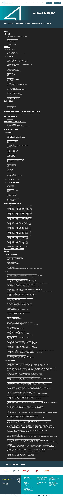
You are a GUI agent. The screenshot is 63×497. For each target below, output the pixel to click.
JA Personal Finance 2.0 (11, 174)
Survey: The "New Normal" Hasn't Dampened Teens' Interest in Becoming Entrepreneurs (23, 399)
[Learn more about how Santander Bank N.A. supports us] (6, 471)
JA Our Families (10, 169)
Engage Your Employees (11, 106)
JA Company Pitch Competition (13, 70)
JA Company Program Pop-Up (12, 146)
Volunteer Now (10, 119)
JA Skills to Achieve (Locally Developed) (14, 175)
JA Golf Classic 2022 (10, 76)
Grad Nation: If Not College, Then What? (14, 299)
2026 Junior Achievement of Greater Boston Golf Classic (17, 61)
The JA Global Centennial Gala (12, 95)
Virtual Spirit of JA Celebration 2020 (13, 97)
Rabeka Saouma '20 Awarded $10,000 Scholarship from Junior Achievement (21, 357)
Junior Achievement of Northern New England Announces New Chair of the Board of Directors (24, 456)
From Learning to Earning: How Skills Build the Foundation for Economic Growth (22, 274)
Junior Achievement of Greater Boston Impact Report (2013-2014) (19, 215)
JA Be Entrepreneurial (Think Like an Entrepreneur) (16, 138)
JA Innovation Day (10, 78)
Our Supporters (10, 107)
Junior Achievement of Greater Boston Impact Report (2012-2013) (19, 217)
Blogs (7, 271)
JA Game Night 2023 (11, 74)
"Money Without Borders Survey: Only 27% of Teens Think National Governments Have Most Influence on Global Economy (30, 378)
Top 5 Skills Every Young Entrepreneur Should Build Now (17, 293)
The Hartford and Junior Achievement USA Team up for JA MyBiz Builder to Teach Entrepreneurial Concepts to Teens (29, 384)
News (43, 2)
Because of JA (9, 314)
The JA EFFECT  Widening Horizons (13, 339)
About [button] (25, 482)
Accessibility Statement (11, 41)
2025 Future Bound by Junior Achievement (15, 290)
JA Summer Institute (11, 85)
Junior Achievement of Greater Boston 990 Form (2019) (17, 239)
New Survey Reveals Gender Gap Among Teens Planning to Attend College (21, 437)
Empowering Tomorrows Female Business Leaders (16, 323)
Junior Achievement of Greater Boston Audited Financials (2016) (19, 232)
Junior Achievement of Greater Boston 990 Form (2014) (17, 246)
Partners (8, 101)
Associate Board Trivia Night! (12, 65)
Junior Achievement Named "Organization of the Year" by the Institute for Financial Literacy (24, 398)
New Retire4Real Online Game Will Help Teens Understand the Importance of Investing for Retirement (26, 389)
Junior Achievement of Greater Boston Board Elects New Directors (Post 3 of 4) (22, 343)
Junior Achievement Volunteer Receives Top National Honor (18, 363)
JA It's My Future (10, 161)
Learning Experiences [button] (42, 482)
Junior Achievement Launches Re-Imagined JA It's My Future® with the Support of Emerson (24, 374)
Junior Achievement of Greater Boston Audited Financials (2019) (19, 228)
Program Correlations (12, 179)
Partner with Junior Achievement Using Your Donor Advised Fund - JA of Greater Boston (23, 113)
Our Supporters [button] (52, 479)
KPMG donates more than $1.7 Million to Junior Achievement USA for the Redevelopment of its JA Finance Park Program (29, 425)
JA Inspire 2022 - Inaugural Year (13, 79)
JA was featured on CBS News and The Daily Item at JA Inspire (18, 312)
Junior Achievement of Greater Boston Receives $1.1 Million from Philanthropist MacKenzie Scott (25, 406)
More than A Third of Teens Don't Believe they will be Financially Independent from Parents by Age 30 (26, 380)
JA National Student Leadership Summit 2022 (15, 353)
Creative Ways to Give (11, 104)
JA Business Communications (12, 140)
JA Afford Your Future (11, 200)
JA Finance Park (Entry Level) (12, 150)
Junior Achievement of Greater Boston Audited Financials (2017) (19, 231)
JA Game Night (10, 73)
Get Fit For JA (9, 66)
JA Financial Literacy (10, 155)
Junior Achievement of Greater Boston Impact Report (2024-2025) (19, 205)
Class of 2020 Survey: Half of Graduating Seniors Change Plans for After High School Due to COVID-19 (25, 365)
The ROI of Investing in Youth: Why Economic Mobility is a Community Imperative (22, 280)
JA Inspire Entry (10, 157)
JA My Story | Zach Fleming (12, 336)
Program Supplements (12, 182)
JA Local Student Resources (12, 44)
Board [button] (25, 485)
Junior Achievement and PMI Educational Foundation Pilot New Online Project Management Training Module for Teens (29, 368)
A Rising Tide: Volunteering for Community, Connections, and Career (19, 64)
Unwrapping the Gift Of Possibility (13, 317)
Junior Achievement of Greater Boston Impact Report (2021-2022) (19, 209)
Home (23, 2)
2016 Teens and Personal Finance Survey (14, 257)
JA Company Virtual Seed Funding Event (14, 125)
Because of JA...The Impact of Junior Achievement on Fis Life (18, 304)
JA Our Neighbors (10, 185)
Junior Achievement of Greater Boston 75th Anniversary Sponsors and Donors (21, 281)
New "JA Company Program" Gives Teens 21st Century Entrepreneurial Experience (22, 435)
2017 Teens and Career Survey (12, 259)
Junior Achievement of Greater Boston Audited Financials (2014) (19, 234)
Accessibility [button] (21, 494)
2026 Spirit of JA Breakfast (12, 52)
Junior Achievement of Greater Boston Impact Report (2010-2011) (19, 219)
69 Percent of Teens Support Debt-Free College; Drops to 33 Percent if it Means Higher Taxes (24, 373)
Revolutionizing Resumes (11, 327)
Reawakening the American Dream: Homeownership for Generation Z (20, 298)
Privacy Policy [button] (15, 494)
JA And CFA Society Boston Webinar (13, 68)
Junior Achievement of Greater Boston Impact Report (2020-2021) (19, 210)
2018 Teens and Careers (11, 262)
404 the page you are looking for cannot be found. (27, 24)
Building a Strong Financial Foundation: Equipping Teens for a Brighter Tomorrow (22, 294)
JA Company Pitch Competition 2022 (14, 71)
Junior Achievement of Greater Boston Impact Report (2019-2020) (19, 212)
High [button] (37, 485)
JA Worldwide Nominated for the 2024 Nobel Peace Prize (18, 309)
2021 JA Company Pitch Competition (14, 59)
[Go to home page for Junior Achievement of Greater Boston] (7, 2)
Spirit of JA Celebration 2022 (12, 92)
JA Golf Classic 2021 (10, 75)
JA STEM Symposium (11, 83)
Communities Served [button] (28, 487)
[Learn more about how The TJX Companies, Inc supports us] (36, 471)
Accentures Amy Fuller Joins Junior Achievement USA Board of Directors (20, 416)
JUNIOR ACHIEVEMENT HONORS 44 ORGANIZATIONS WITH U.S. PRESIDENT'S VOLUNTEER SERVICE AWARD (27, 396)
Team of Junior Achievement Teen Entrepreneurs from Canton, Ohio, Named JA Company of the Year (26, 417)
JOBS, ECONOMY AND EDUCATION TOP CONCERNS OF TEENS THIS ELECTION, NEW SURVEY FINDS (26, 451)
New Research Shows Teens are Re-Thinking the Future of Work (19, 333)
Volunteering (10, 116)
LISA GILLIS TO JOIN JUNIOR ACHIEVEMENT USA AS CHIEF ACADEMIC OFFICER (22, 453)
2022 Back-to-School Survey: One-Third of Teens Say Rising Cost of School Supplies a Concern (24, 352)
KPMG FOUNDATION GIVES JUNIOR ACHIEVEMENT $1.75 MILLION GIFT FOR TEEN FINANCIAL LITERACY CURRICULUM (29, 445)
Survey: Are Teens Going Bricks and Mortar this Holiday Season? (18, 431)
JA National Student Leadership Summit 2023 (15, 332)
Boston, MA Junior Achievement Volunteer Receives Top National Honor (20, 455)
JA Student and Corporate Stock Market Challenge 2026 (17, 84)
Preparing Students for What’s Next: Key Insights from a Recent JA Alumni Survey (22, 277)
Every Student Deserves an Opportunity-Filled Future (17, 36)
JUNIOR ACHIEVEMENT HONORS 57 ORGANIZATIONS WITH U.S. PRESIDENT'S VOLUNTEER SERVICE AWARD (27, 430)
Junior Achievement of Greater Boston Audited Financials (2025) (19, 223)
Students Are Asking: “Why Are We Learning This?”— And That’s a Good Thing (21, 284)
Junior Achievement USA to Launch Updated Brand (16, 394)
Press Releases (10, 360)
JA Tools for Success (10, 186)
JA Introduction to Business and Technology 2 (15, 160)
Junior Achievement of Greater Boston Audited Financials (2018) (19, 229)
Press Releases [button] (27, 489)
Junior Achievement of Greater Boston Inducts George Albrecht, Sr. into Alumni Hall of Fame (24, 289)
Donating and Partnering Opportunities (22, 111)
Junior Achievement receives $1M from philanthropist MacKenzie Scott (20, 351)
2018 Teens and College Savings (13, 263)
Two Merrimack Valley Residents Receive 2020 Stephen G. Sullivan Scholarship (21, 458)
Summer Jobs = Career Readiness (13, 300)
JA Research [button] (26, 488)
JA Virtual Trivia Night (11, 90)
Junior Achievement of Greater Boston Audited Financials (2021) (19, 227)
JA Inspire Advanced (11, 156)
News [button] (25, 491)
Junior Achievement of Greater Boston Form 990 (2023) (17, 222)
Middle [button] (38, 484)
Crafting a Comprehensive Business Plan (14, 318)
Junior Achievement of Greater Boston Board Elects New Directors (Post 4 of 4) (22, 342)
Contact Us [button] (5, 483)
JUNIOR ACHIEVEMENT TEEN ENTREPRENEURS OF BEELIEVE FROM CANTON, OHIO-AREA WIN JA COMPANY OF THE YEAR (30, 427)
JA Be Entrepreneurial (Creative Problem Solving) (16, 136)
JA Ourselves (9, 173)
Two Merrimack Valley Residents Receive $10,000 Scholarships (18, 356)
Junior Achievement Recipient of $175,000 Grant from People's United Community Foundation (24, 432)
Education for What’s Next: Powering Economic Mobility (17, 279)
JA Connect (9, 191)
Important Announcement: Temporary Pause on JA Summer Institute (20, 305)
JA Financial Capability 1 (11, 152)
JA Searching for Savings (11, 195)
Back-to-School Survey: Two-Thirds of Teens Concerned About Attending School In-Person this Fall (25, 383)
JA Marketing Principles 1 (11, 164)
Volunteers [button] (26, 477)
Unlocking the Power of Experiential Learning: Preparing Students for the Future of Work (23, 286)
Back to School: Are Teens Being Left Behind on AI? (16, 285)
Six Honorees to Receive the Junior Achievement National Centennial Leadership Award (23, 421)
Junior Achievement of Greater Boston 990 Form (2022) (17, 236)
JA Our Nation (9, 170)
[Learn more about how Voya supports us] (46, 471)
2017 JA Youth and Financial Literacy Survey (15, 258)
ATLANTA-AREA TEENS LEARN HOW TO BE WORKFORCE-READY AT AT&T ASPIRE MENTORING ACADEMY (27, 393)
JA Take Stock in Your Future (12, 176)
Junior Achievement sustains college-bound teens (16, 355)
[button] (39, 495)
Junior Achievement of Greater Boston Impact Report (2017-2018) (19, 214)
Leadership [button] (26, 483)
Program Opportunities (15, 122)
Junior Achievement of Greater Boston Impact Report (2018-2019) (19, 213)
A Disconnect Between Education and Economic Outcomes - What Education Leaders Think (24, 268)
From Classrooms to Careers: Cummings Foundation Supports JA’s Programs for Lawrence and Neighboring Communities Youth (31, 291)
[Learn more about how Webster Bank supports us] (56, 471)
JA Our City (9, 166)
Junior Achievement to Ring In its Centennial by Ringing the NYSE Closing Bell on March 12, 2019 (25, 375)
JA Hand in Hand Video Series (12, 190)
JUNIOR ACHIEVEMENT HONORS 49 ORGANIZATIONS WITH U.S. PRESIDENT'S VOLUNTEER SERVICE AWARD (27, 387)
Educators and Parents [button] (42, 477)
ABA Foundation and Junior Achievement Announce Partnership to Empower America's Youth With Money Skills (28, 369)
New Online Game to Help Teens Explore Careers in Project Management (21, 392)
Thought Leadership (11, 254)
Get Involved (57, 2)
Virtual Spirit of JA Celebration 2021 (13, 98)
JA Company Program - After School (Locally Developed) (17, 145)
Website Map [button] (26, 494)
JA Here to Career (10, 189)
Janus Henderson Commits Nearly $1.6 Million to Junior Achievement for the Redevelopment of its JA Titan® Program (29, 420)
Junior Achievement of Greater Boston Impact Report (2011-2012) (19, 218)
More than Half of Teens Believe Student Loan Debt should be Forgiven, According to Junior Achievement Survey (28, 422)
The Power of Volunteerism (12, 315)
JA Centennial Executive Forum (13, 69)
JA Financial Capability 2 (11, 154)
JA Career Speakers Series (12, 141)
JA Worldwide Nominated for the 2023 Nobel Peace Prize (17, 337)
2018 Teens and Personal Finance (13, 264)
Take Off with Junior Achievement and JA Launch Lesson (17, 320)
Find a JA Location (52, 485)
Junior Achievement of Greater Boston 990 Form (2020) (17, 238)
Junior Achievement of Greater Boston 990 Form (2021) (17, 237)
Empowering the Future (11, 329)
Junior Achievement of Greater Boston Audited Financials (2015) (19, 233)
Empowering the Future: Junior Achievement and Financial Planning (20, 322)
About (27, 2)
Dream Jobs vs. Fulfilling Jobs (12, 310)
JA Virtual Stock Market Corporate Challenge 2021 (16, 89)
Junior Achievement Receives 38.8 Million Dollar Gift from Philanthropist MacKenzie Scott (23, 377)
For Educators (11, 129)
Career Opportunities (14, 249)
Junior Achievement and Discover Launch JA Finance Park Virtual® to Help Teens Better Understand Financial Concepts (29, 382)
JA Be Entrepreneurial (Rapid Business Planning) (16, 137)
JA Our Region (9, 171)
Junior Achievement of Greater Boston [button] (53, 484)
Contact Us (9, 42)
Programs (33, 2)
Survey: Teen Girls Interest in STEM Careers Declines (16, 418)
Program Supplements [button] (41, 478)
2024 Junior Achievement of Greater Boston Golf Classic (17, 60)
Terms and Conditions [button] (9, 494)
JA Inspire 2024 (10, 80)
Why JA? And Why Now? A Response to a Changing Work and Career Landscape (22, 347)
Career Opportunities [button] (28, 490)
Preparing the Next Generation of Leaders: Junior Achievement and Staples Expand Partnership (25, 275)
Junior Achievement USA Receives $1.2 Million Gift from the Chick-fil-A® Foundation (22, 415)
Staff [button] (25, 484)
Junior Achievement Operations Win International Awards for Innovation (20, 379)
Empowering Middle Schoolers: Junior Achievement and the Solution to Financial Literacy (23, 324)
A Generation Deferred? (11, 308)
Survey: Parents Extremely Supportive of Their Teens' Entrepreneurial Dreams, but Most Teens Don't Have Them (28, 434)
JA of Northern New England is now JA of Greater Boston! (17, 348)
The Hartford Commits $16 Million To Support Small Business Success (20, 397)
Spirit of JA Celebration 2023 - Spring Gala (14, 93)
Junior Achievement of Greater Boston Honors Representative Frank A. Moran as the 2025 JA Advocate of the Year (28, 364)
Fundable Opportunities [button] (54, 478)
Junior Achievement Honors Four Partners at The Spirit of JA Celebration (20, 454)
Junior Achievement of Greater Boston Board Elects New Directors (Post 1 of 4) (21, 346)
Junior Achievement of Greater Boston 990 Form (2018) (17, 241)
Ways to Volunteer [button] (28, 478)
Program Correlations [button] (41, 479)
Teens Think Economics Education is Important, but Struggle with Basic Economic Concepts (24, 408)
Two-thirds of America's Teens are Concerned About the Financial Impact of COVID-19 (23, 391)
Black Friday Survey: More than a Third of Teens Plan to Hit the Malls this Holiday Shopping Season (25, 407)
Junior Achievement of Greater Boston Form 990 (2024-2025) (18, 220)
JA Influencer (9, 196)
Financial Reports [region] (52, 480)
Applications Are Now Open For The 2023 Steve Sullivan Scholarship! (19, 334)
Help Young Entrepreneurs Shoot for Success (15, 313)
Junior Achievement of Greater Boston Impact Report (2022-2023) (19, 208)
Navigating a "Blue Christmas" (12, 319)
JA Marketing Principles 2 (11, 165)
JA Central (9, 37)
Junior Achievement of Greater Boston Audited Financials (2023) (19, 224)
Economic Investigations (11, 199)
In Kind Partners (10, 103)
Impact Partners (10, 108)
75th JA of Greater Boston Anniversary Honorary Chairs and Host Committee (21, 295)
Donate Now (49, 2)
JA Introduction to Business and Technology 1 (15, 159)
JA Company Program (11, 143)
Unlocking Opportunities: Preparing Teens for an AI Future (18, 301)
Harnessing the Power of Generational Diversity (15, 328)
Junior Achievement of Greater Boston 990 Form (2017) (17, 242)
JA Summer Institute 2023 (12, 88)
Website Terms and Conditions (12, 39)
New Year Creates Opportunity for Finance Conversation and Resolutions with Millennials (23, 439)
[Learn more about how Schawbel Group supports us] (16, 471)
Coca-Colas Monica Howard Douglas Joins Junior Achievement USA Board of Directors (23, 423)
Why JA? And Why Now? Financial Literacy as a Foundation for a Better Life (21, 341)
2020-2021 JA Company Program (13, 124)
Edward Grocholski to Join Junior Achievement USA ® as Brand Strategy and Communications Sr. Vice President (28, 440)
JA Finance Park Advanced (12, 151)
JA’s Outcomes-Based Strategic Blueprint (14, 276)
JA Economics (9, 147)
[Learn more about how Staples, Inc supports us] (26, 471)
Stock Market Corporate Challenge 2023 (14, 94)
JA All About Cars (10, 135)
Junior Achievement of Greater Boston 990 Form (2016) (17, 243)
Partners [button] (51, 477)
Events (38, 2)
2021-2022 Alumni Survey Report (13, 266)
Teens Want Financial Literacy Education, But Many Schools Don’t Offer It (20, 296)
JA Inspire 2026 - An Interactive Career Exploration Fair (17, 53)
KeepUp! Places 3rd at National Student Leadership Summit (18, 126)
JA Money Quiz (10, 187)
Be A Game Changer (11, 338)
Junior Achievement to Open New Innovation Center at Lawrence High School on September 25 (25, 401)
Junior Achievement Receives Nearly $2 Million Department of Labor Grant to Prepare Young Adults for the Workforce (29, 388)
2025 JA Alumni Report (11, 267)
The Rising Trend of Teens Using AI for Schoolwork (16, 331)
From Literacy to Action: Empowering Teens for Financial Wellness (19, 303)
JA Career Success (10, 142)
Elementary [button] (39, 483)
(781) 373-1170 (5, 484)
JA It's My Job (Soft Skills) (11, 162)
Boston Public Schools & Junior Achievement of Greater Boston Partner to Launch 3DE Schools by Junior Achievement (29, 404)
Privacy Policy (9, 40)
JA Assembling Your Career (12, 194)
